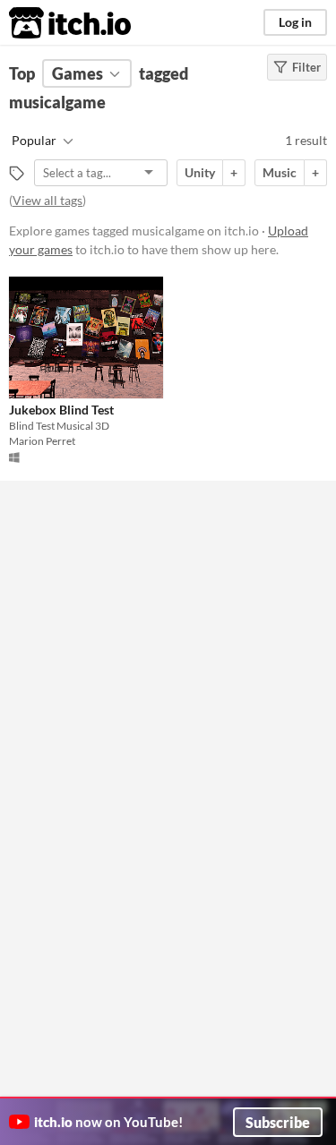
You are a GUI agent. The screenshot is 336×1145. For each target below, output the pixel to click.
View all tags (47, 200)
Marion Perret (42, 441)
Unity (200, 172)
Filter (306, 67)
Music (280, 172)
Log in (295, 22)
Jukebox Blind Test (61, 409)
